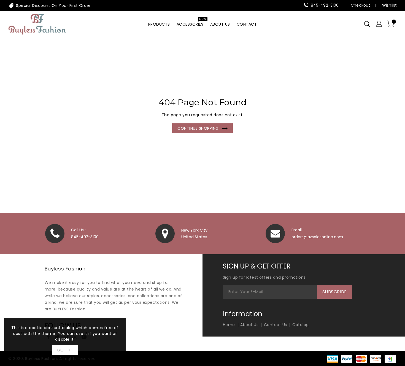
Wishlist (389, 5)
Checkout (360, 5)
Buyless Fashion (65, 268)
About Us (249, 324)
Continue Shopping (198, 128)
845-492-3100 (325, 5)
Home (183, 66)
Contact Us (275, 324)
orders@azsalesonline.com (317, 237)
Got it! (65, 350)
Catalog (300, 324)
